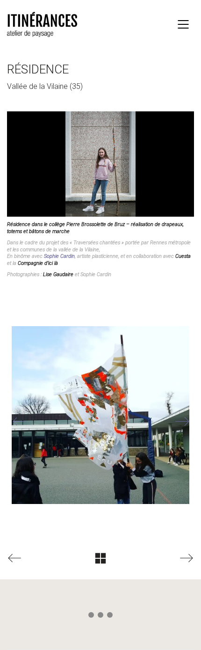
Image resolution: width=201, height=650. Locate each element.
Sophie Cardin (59, 256)
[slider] (110, 203)
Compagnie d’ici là (38, 263)
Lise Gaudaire (58, 274)
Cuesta (183, 256)
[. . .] (100, 616)
